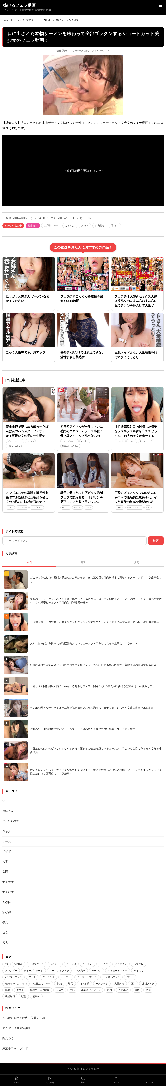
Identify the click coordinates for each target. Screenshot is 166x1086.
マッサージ (22, 507)
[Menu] (160, 7)
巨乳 (133, 983)
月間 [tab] (136, 562)
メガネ (84, 225)
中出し (130, 977)
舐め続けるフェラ (91, 990)
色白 (109, 990)
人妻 (5, 861)
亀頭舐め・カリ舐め (70, 446)
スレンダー (11, 970)
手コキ (114, 225)
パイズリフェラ (13, 977)
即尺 (148, 507)
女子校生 (8, 892)
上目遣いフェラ (111, 977)
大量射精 (119, 983)
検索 (156, 540)
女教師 (6, 902)
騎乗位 (36, 996)
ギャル (6, 831)
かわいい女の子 (24, 20)
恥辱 (7, 990)
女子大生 (8, 882)
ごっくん (70, 225)
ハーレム (30, 441)
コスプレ (138, 964)
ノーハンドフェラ (59, 970)
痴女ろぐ (8, 1038)
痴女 (5, 932)
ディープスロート (15, 441)
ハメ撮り (84, 441)
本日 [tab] (29, 562)
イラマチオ (121, 964)
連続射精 (10, 996)
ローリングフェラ (87, 977)
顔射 (23, 996)
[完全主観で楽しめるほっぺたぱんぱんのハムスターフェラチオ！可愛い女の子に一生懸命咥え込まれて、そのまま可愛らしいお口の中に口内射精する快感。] (29, 404)
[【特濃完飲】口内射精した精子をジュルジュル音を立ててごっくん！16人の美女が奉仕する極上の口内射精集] (137, 404)
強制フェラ (148, 983)
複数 (137, 990)
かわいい (55, 964)
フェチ (10, 507)
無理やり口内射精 (40, 990)
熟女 (5, 922)
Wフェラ (65, 507)
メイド (6, 851)
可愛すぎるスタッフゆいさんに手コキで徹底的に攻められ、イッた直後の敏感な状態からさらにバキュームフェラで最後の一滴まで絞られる (136, 502)
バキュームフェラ (15, 446)
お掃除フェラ (51, 225)
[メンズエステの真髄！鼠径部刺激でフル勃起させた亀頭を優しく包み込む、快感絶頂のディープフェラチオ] (29, 470)
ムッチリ (66, 977)
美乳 (72, 990)
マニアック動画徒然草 (16, 1028)
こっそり (131, 441)
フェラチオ (48, 977)
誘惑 (148, 990)
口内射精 (100, 225)
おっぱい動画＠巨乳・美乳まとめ (23, 1017)
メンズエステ (36, 507)
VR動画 (119, 507)
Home (5, 20)
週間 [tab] (83, 562)
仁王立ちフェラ (41, 983)
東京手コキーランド (15, 1048)
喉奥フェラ (102, 983)
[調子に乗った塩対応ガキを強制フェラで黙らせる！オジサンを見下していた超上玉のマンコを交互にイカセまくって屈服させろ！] (83, 470)
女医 (5, 871)
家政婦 (6, 912)
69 (6, 964)
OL (4, 801)
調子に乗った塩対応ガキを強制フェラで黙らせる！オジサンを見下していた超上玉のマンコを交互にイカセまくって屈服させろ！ (81, 502)
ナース (6, 841)
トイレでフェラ (146, 441)
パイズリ (139, 970)
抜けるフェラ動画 (19, 5)
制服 (59, 983)
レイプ (88, 507)
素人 (5, 942)
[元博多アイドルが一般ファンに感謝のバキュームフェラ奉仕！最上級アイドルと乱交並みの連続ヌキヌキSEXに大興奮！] (83, 404)
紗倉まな (33, 225)
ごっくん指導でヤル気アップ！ (27, 352)
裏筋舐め (123, 990)
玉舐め (59, 990)
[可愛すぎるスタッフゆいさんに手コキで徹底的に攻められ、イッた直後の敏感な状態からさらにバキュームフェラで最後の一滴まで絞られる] (137, 470)
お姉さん (8, 811)
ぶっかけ (77, 507)
